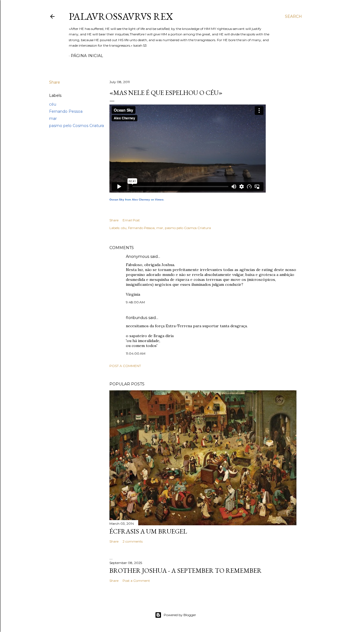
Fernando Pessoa (66, 111)
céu (52, 104)
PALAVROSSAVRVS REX (121, 16)
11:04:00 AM (135, 353)
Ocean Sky (116, 199)
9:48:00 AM (135, 302)
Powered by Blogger (180, 615)
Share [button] (54, 82)
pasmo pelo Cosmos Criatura (76, 125)
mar (53, 118)
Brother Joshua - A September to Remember (185, 570)
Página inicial (87, 55)
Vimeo (159, 199)
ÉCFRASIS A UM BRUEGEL (148, 531)
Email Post (131, 220)
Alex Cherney (141, 199)
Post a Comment (125, 366)
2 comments (133, 541)
